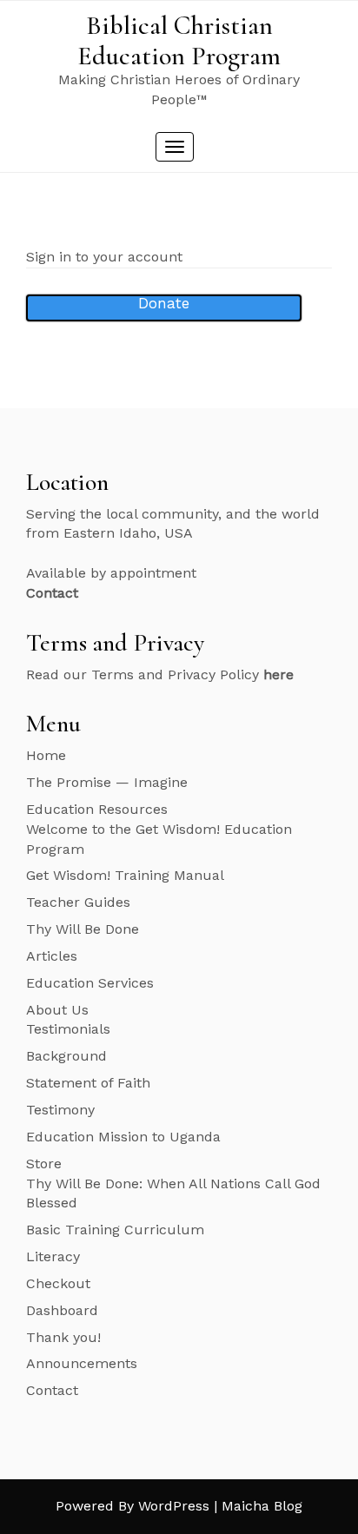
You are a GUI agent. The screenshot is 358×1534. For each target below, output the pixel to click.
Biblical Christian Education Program (179, 41)
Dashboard (62, 1310)
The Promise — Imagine (107, 782)
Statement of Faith (88, 1082)
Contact (52, 1390)
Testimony (60, 1109)
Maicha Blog (262, 1506)
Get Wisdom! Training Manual (125, 875)
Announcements (81, 1363)
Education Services (90, 983)
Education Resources (97, 809)
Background (66, 1056)
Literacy (53, 1256)
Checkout (58, 1283)
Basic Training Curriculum (115, 1229)
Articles (51, 956)
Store (44, 1163)
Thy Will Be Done (82, 929)
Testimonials (68, 1029)
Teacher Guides (78, 902)
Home (46, 755)
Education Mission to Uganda (123, 1136)
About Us (57, 1010)
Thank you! (63, 1337)
